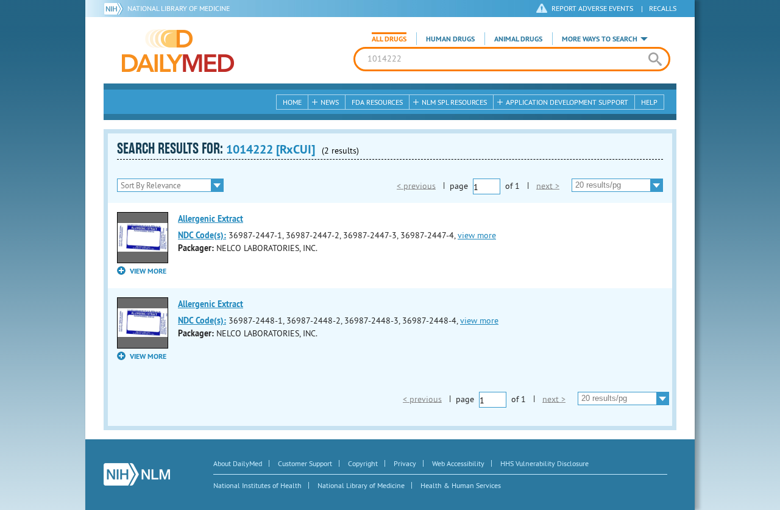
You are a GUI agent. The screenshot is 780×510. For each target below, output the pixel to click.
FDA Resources (377, 102)
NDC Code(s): (202, 235)
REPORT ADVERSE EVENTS (592, 8)
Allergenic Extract (210, 218)
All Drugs (389, 39)
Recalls (662, 8)
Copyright (363, 463)
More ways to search (599, 39)
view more (477, 235)
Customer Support (305, 463)
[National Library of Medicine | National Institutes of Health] (137, 474)
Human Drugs (450, 39)
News (330, 102)
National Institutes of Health (257, 485)
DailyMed (178, 50)
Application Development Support (567, 102)
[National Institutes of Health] (115, 8)
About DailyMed (237, 463)
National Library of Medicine (178, 8)
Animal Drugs (518, 39)
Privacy (405, 463)
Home (292, 102)
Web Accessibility (458, 463)
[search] (654, 59)
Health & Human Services (460, 485)
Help (649, 102)
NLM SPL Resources (454, 102)
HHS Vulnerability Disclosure (544, 463)
